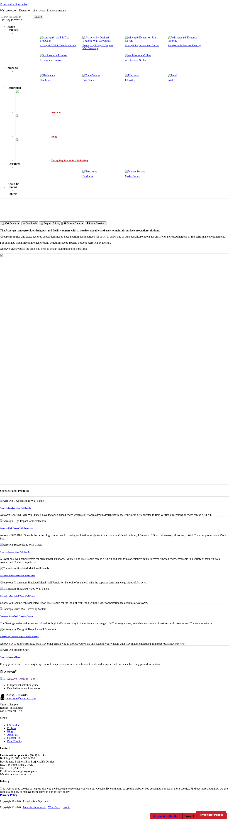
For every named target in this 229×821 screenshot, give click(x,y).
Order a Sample (74, 223)
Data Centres (88, 80)
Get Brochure (11, 223)
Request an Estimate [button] (11, 707)
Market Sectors (132, 176)
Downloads (31, 223)
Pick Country (14, 741)
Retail (171, 80)
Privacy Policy (8, 794)
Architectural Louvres (51, 60)
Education (130, 80)
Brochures (87, 176)
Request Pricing (51, 223)
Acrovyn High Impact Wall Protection (16, 528)
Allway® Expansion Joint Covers (142, 45)
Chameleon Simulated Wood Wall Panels (17, 596)
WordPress (54, 807)
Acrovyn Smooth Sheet (10, 657)
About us (12, 734)
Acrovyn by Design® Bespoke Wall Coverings (97, 47)
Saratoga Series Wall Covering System (16, 616)
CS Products (14, 725)
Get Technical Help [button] (11, 710)
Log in (66, 807)
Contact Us (13, 737)
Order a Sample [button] (9, 704)
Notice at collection (166, 816)
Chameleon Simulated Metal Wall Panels (17, 575)
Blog (10, 731)
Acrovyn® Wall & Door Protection (58, 45)
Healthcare (45, 80)
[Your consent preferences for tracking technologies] (211, 814)
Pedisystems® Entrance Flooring (184, 45)
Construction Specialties (13, 4)
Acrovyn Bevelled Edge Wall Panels (15, 508)
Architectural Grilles (135, 60)
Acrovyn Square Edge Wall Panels (15, 552)
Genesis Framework (34, 807)
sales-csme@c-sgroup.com (21, 698)
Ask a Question (96, 223)
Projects (11, 728)
